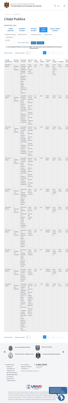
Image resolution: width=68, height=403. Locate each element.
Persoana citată (48, 34)
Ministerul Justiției (47, 347)
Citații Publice (17, 14)
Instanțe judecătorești (10, 34)
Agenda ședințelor (11, 29)
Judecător (7, 40)
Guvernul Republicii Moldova (23, 347)
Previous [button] (4, 352)
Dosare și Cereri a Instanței (55, 29)
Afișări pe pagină (20, 53)
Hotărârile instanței (22, 29)
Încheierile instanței (34, 29)
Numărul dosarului (22, 34)
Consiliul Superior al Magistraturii (24, 354)
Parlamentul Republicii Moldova (51, 354)
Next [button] (63, 352)
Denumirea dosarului (36, 34)
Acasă (8, 14)
